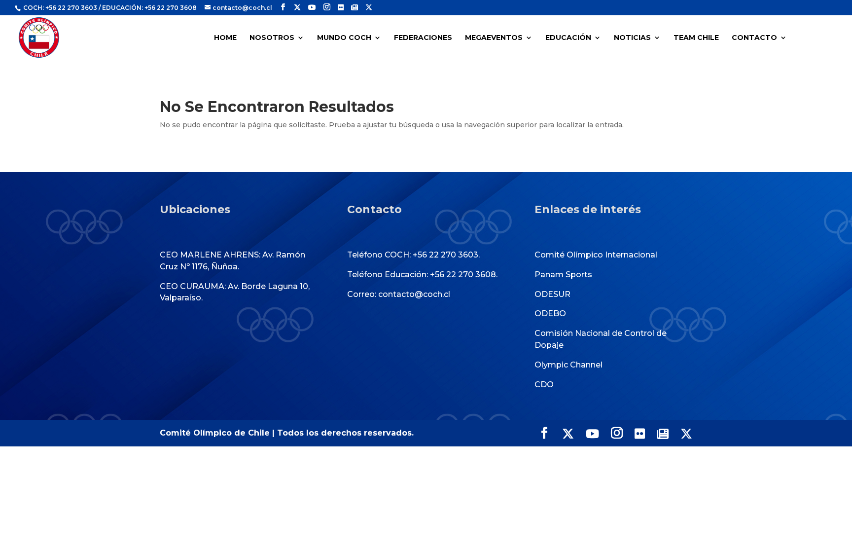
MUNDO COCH (344, 38)
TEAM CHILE (696, 38)
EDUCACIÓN (568, 38)
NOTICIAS (632, 38)
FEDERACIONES (423, 38)
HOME (225, 38)
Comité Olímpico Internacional (595, 254)
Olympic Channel (568, 364)
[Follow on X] (297, 7)
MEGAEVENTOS (494, 38)
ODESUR (552, 294)
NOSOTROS (271, 38)
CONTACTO (754, 38)
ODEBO (550, 313)
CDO (544, 384)
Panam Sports (563, 274)
